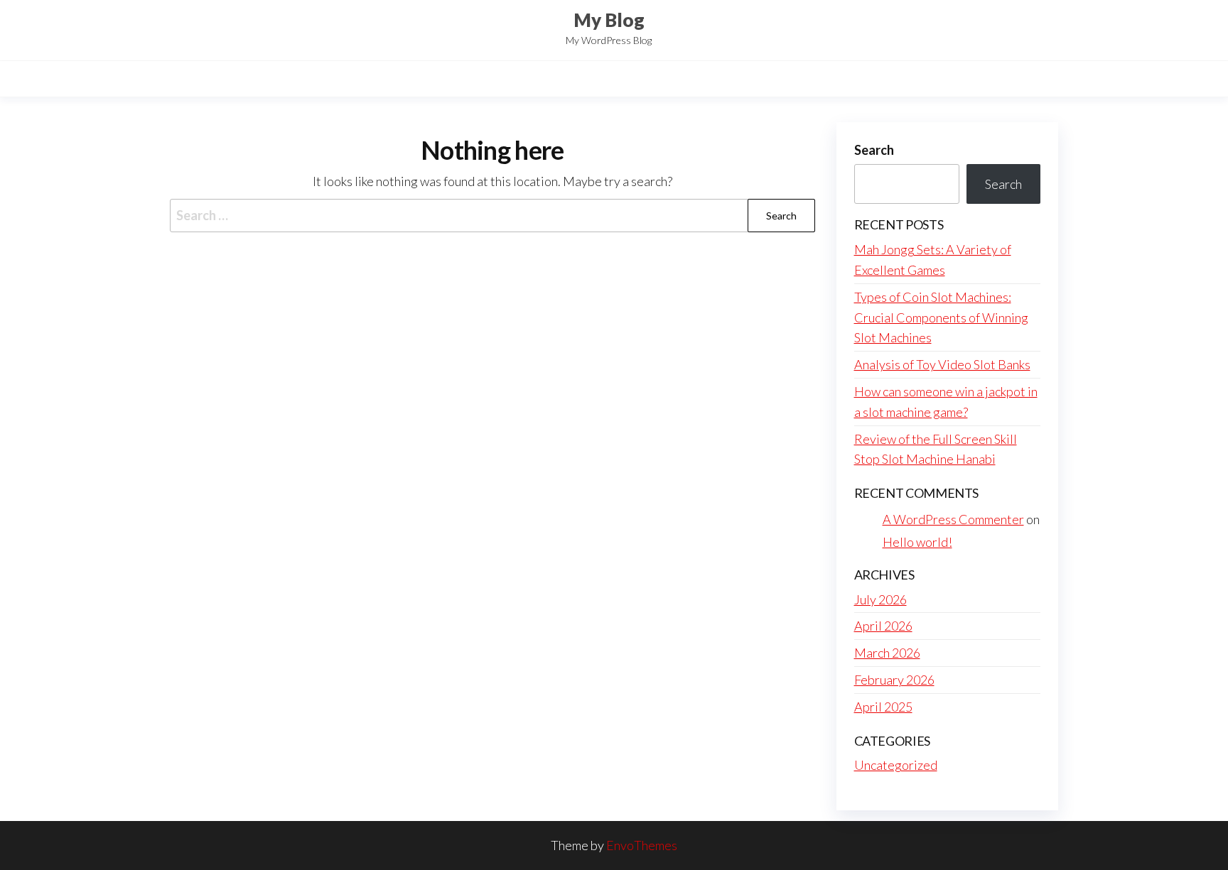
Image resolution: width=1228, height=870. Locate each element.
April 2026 (883, 626)
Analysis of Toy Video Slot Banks (942, 364)
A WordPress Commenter (953, 519)
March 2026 (887, 652)
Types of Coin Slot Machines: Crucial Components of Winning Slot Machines (941, 317)
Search (874, 150)
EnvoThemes (641, 845)
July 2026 (880, 599)
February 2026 (894, 679)
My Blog (609, 20)
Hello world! (917, 542)
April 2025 (883, 706)
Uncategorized (895, 765)
